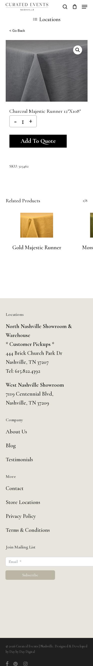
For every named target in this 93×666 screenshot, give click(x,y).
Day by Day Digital (22, 652)
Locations (50, 19)
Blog (11, 445)
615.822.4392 (27, 371)
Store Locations (23, 502)
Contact (15, 488)
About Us (16, 431)
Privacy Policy (21, 516)
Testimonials (19, 459)
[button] (84, 6)
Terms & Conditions (28, 530)
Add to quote (38, 141)
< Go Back (17, 31)
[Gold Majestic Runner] (37, 225)
